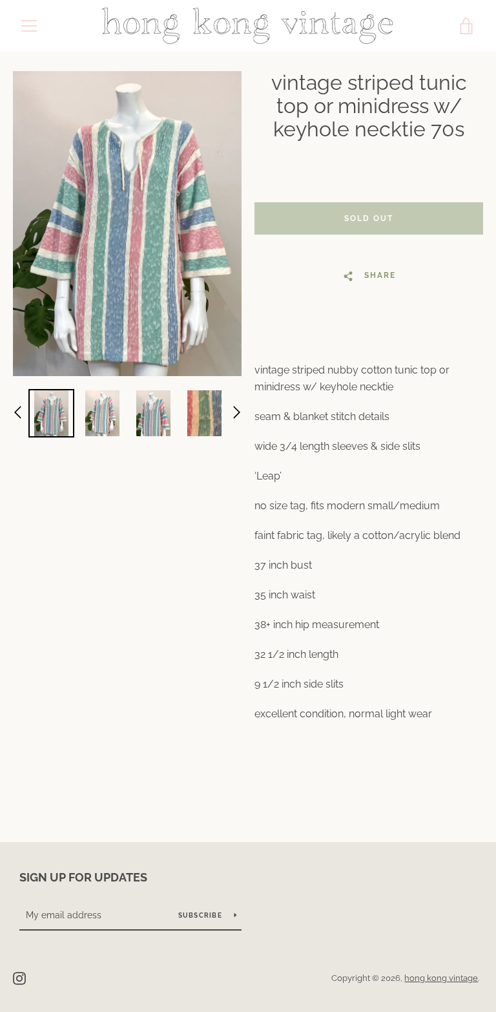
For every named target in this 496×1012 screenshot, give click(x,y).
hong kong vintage (441, 978)
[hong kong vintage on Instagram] (19, 977)
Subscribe (201, 915)
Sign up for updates (83, 877)
